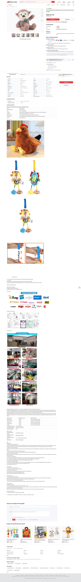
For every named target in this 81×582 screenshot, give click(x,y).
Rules (73, 4)
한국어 (48, 576)
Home (7, 6)
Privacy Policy (54, 578)
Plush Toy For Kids (17, 563)
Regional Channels (51, 575)
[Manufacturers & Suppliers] (12, 2)
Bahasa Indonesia (66, 576)
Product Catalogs (20, 548)
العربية (45, 576)
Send (14, 519)
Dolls (24, 552)
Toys (9, 6)
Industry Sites (46, 575)
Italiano (36, 576)
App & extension (62, 4)
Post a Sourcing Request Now (33, 519)
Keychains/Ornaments (10, 552)
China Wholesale (37, 575)
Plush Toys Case (10, 570)
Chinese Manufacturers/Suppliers (29, 575)
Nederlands (42, 576)
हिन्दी (53, 576)
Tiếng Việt (62, 576)
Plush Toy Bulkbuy (17, 570)
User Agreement (46, 578)
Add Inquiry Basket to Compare (26, 38)
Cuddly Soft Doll (24, 563)
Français (28, 576)
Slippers (41, 553)
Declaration (50, 578)
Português (25, 576)
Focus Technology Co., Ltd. (34, 578)
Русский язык (32, 576)
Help (57, 4)
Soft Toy (16, 6)
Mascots (41, 552)
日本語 (51, 576)
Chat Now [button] (68, 19)
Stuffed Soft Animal (10, 563)
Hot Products (17, 575)
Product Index (56, 575)
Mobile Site (60, 575)
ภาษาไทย (56, 576)
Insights (64, 575)
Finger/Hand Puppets (10, 553)
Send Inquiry (53, 19)
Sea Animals (59, 550)
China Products (22, 575)
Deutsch (39, 576)
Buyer (53, 4)
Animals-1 (25, 550)
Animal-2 (41, 550)
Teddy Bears (8, 550)
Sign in (73, 2)
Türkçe (59, 576)
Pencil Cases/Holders (60, 553)
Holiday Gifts (25, 553)
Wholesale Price (42, 575)
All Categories (10, 4)
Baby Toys (13, 6)
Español (22, 576)
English (19, 576)
